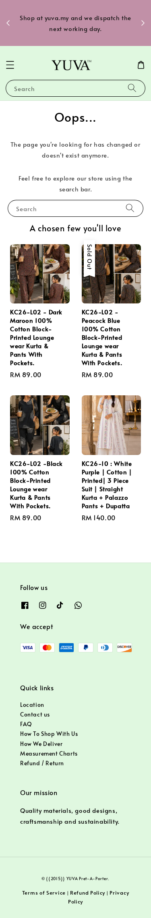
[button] (10, 65)
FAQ (26, 724)
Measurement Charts (49, 753)
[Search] (132, 88)
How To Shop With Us (49, 733)
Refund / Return (42, 763)
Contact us (35, 714)
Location (32, 704)
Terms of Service (44, 892)
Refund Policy (87, 892)
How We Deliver (41, 744)
